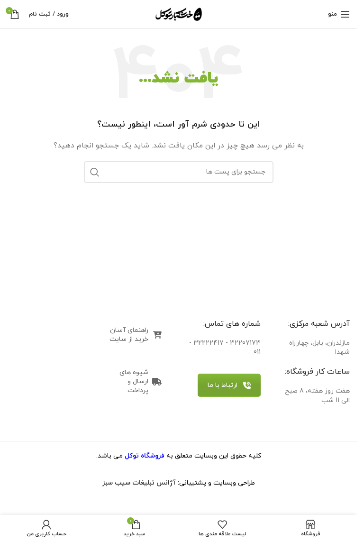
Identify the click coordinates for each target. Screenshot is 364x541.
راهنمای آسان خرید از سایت (128, 335)
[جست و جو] (95, 172)
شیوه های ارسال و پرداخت (133, 381)
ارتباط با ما (222, 385)
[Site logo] (178, 13)
